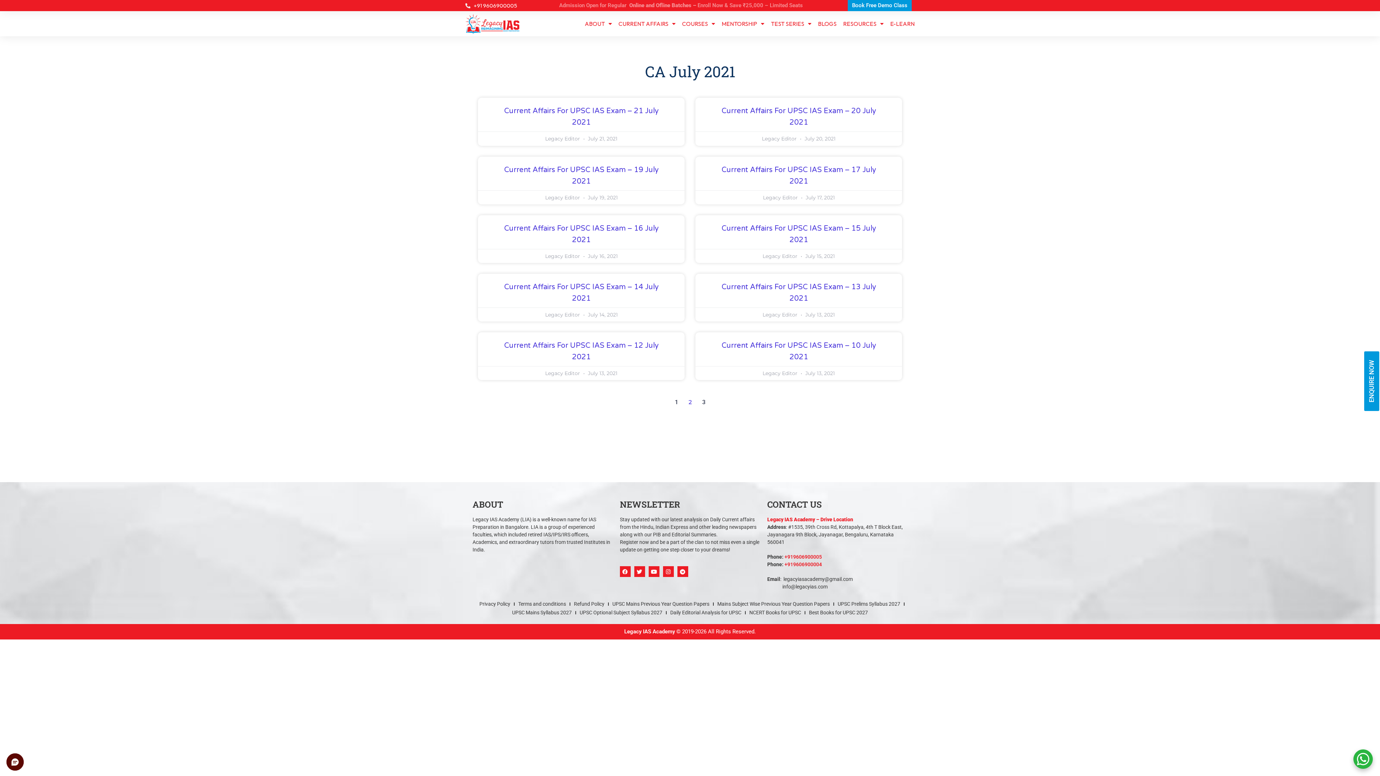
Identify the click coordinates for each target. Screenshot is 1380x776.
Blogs (827, 23)
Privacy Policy (494, 604)
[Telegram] (682, 571)
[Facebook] (625, 571)
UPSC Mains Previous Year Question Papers (660, 604)
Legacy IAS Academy (649, 631)
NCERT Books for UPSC (775, 612)
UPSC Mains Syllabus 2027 (542, 612)
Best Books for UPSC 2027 (838, 612)
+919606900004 (803, 564)
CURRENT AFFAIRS (643, 23)
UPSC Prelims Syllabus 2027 (869, 604)
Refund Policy (589, 604)
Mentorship (739, 23)
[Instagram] (668, 571)
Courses (695, 23)
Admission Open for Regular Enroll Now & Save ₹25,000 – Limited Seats (681, 5)
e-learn (902, 23)
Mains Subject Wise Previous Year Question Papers (773, 604)
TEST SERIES (787, 23)
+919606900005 (803, 557)
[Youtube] (654, 571)
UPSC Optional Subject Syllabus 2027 (621, 612)
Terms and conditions (542, 604)
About (595, 23)
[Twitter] (639, 571)
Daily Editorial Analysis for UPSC (705, 612)
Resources (860, 23)
